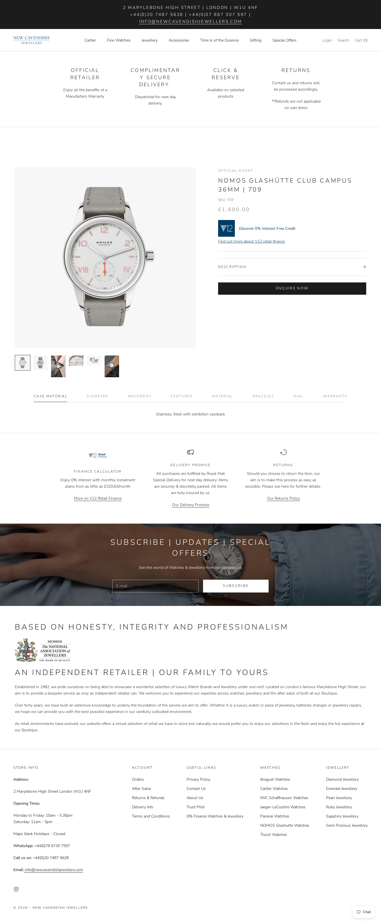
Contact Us (196, 788)
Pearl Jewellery (339, 797)
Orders (138, 779)
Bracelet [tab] (263, 396)
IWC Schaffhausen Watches (284, 797)
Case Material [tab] (50, 396)
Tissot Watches (273, 834)
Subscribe (236, 585)
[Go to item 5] (94, 360)
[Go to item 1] (22, 363)
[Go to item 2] (40, 363)
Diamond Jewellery (342, 779)
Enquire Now (292, 288)
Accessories (179, 40)
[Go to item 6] (112, 366)
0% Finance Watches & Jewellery (215, 816)
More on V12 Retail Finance (98, 498)
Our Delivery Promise (190, 504)
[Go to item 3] (58, 366)
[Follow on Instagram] (16, 889)
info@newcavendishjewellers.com (190, 21)
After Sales (141, 788)
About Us (195, 797)
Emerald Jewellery (341, 788)
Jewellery (150, 40)
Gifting (255, 40)
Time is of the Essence (219, 40)
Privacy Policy (198, 779)
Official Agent (235, 170)
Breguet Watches (275, 779)
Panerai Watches (274, 816)
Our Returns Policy (283, 498)
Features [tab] (181, 396)
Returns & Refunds (148, 797)
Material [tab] (222, 396)
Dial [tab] (299, 396)
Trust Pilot (196, 807)
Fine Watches (119, 40)
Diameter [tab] (97, 396)
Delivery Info (142, 807)
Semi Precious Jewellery (347, 825)
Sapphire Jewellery (342, 816)
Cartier (90, 40)
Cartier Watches (274, 788)
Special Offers (284, 40)
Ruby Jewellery (339, 807)
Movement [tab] (139, 396)
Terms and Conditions (151, 816)
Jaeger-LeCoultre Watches (282, 807)
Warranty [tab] (335, 396)
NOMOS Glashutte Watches (284, 825)
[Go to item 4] (76, 360)
